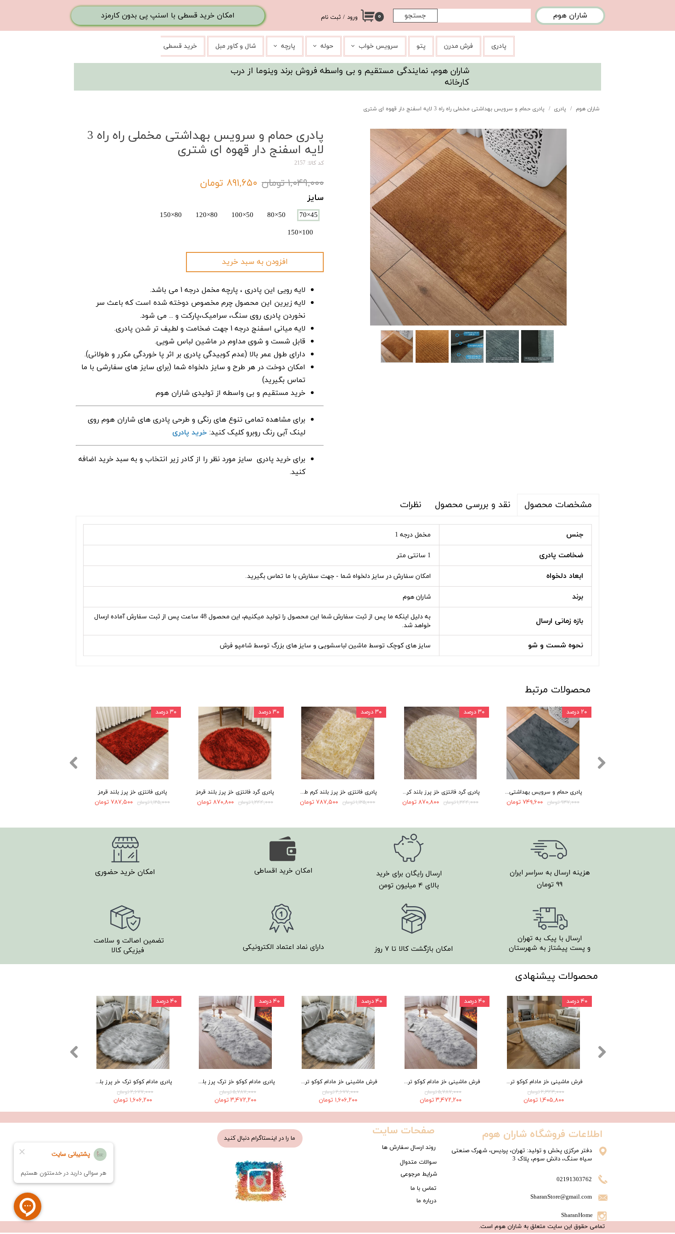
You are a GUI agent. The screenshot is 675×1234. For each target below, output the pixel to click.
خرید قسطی (180, 46)
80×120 (207, 215)
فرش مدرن (458, 46)
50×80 (276, 215)
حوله (327, 46)
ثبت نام (331, 17)
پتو (421, 46)
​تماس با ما (423, 1188)
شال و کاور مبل (235, 46)
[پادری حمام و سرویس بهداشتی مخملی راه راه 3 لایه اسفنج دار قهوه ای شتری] (468, 227)
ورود (352, 17)
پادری (498, 46)
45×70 (308, 215)
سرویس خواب (378, 46)
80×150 (171, 215)
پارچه (288, 46)
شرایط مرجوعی (418, 1174)
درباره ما (426, 1201)
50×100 (242, 215)
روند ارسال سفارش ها (409, 1147)
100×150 (300, 232)
